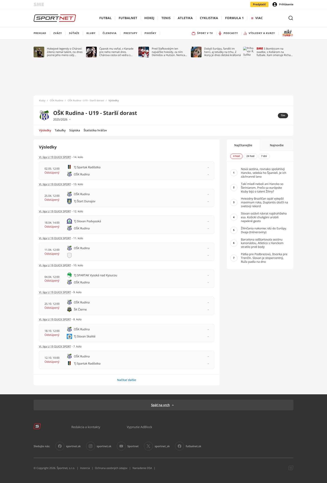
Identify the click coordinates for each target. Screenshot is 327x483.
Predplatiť (259, 4)
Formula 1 (234, 18)
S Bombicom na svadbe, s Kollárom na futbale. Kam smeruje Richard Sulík (274, 52)
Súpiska (74, 130)
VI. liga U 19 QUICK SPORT (55, 157)
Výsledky (45, 130)
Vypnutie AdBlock (139, 427)
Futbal (105, 18)
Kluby (42, 100)
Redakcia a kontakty (85, 427)
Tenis (166, 18)
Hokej (149, 18)
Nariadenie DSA (142, 468)
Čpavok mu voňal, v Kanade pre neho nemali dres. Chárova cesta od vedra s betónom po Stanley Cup (116, 52)
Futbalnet (128, 18)
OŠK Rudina (56, 100)
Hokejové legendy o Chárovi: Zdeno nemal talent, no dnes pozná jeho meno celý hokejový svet (65, 52)
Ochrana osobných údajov (111, 468)
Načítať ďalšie (126, 380)
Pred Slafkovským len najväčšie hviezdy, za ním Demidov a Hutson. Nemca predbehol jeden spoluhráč (168, 52)
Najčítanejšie (243, 145)
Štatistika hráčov (95, 130)
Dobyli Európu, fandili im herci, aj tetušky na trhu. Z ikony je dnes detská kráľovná (222, 52)
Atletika (185, 18)
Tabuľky (60, 130)
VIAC (259, 18)
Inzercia (85, 468)
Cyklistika (209, 18)
